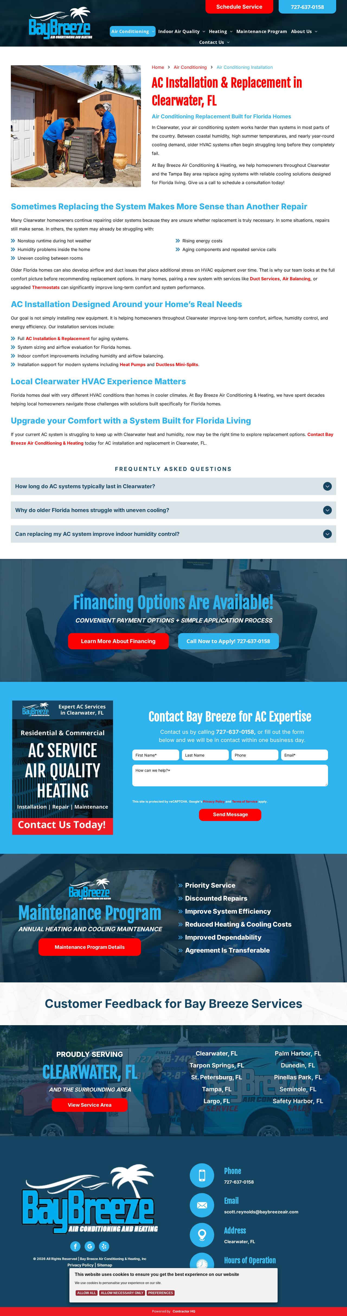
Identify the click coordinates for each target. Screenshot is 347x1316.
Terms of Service (245, 801)
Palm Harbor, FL (298, 1053)
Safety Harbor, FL (298, 1101)
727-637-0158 (235, 732)
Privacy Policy (214, 801)
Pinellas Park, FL (298, 1077)
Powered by (161, 1311)
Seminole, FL (297, 1089)
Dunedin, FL (298, 1065)
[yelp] (104, 1247)
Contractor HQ (184, 1311)
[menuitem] (132, 31)
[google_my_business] (90, 1247)
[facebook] (75, 1247)
